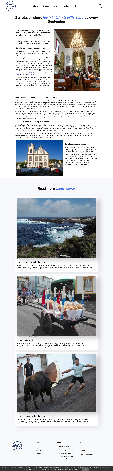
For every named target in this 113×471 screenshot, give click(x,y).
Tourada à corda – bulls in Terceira (31, 416)
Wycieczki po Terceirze (65, 459)
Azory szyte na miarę (64, 446)
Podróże (38, 453)
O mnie (46, 6)
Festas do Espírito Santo (27, 340)
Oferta (35, 6)
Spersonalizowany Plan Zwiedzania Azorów (65, 449)
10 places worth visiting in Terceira (31, 262)
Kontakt (66, 6)
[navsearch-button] (100, 5)
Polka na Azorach (40, 446)
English (75, 6)
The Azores (33, 258)
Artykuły (55, 6)
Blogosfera (39, 448)
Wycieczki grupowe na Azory (66, 456)
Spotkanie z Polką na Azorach (66, 453)
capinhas (31, 75)
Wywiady (38, 450)
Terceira (26, 83)
